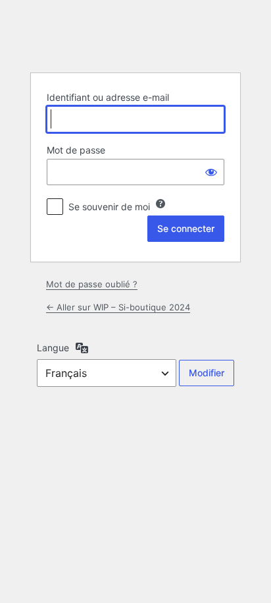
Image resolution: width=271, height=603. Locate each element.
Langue (53, 347)
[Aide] (160, 204)
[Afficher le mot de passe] (211, 172)
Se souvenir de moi (109, 206)
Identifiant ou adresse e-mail (108, 97)
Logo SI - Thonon (135, 35)
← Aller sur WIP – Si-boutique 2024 (118, 307)
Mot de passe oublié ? (91, 284)
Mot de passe (76, 150)
